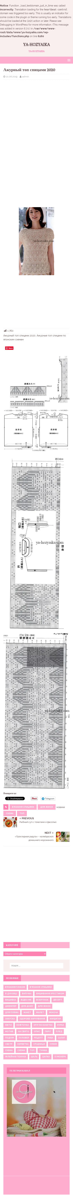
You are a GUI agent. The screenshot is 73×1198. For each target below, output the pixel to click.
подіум (9, 1038)
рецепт (38, 1038)
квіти (8, 1025)
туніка (43, 1050)
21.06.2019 (11, 76)
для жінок (46, 807)
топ (22, 813)
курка (60, 1025)
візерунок (42, 1000)
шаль (34, 1056)
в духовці (11, 993)
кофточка (22, 1025)
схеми (21, 1050)
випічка (26, 993)
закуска (10, 1019)
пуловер (24, 1038)
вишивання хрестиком (50, 993)
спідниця (39, 1044)
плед (59, 1031)
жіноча (53, 1012)
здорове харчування (32, 1019)
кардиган (55, 1019)
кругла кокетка (43, 1025)
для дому (27, 1006)
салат (61, 1038)
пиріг (48, 1031)
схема (9, 813)
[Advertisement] (36, 107)
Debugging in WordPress (14, 24)
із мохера (60, 1056)
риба (50, 1038)
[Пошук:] (36, 965)
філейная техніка (15, 1056)
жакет (27, 1012)
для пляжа (12, 1012)
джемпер (10, 1006)
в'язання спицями (23, 807)
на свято (23, 1031)
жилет (40, 1012)
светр (8, 1044)
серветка (23, 1044)
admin (25, 76)
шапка (46, 1056)
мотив (9, 1031)
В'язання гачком (15, 987)
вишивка (10, 1000)
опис (37, 1031)
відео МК (26, 1000)
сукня (53, 1044)
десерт (57, 1000)
